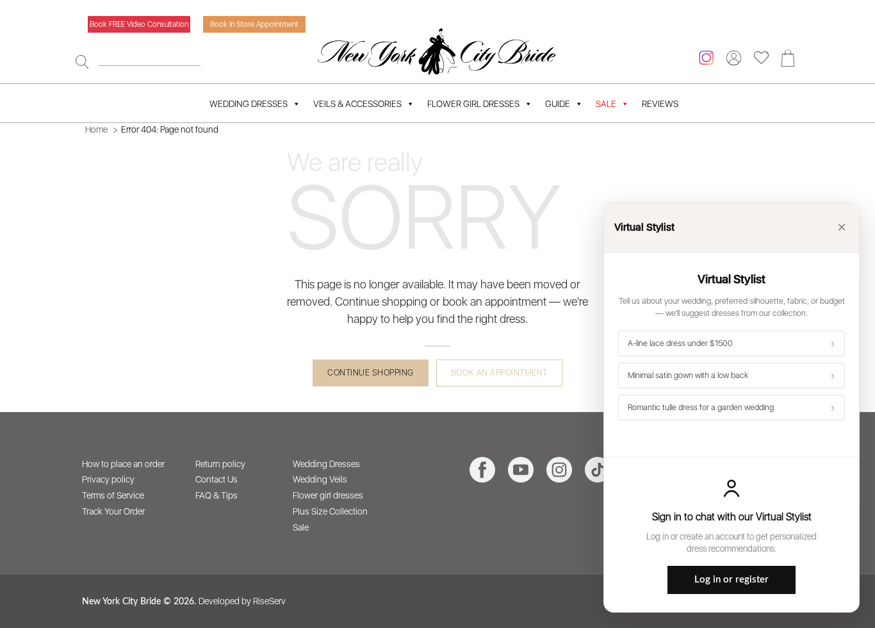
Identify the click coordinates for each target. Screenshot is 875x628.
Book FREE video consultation (139, 24)
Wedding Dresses (248, 104)
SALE (606, 104)
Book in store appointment (254, 24)
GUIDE (557, 104)
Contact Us (216, 479)
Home (96, 129)
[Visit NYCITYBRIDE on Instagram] (559, 470)
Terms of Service (113, 495)
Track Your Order (113, 511)
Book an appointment (499, 372)
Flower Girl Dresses (473, 104)
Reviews (660, 104)
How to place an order (123, 464)
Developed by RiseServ (242, 601)
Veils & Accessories (357, 104)
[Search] (82, 61)
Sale (301, 527)
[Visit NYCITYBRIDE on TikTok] (597, 470)
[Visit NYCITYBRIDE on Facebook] (482, 470)
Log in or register (731, 579)
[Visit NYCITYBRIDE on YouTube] (521, 470)
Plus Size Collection (330, 511)
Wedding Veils (320, 479)
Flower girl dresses (328, 495)
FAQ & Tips (216, 495)
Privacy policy (108, 479)
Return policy (220, 464)
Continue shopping (370, 372)
